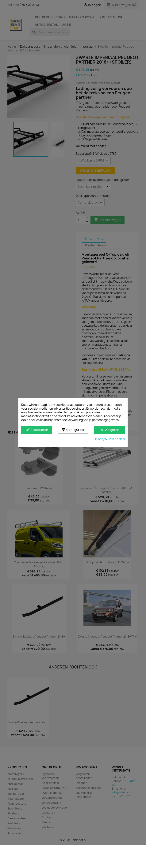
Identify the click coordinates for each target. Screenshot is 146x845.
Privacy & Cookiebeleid (110, 439)
